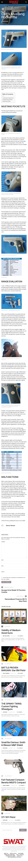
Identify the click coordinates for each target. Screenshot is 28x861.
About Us (6, 853)
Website (2, 571)
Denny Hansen (5, 21)
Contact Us (19, 855)
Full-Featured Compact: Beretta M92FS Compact (13, 781)
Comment (3, 541)
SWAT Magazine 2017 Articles (14, 857)
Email (2, 565)
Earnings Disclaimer (10, 855)
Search (23, 830)
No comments (20, 635)
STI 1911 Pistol (8, 817)
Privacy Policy (13, 853)
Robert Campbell (6, 785)
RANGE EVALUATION (7, 99)
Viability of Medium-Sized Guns (11, 631)
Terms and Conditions (9, 854)
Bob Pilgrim (5, 820)
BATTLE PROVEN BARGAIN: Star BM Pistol (13, 669)
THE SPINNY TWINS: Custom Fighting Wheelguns (11, 706)
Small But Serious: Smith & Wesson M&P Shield (13, 743)
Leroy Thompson (6, 673)
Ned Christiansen (6, 635)
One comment (20, 673)
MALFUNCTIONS (6, 101)
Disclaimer (20, 853)
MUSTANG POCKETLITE (8, 98)
